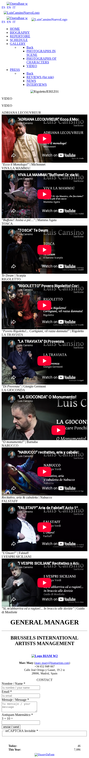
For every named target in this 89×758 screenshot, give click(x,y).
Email (7, 691)
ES (4, 7)
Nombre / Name (13, 683)
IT (14, 7)
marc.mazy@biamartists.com (52, 662)
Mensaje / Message (15, 699)
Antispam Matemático (17, 715)
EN (9, 7)
